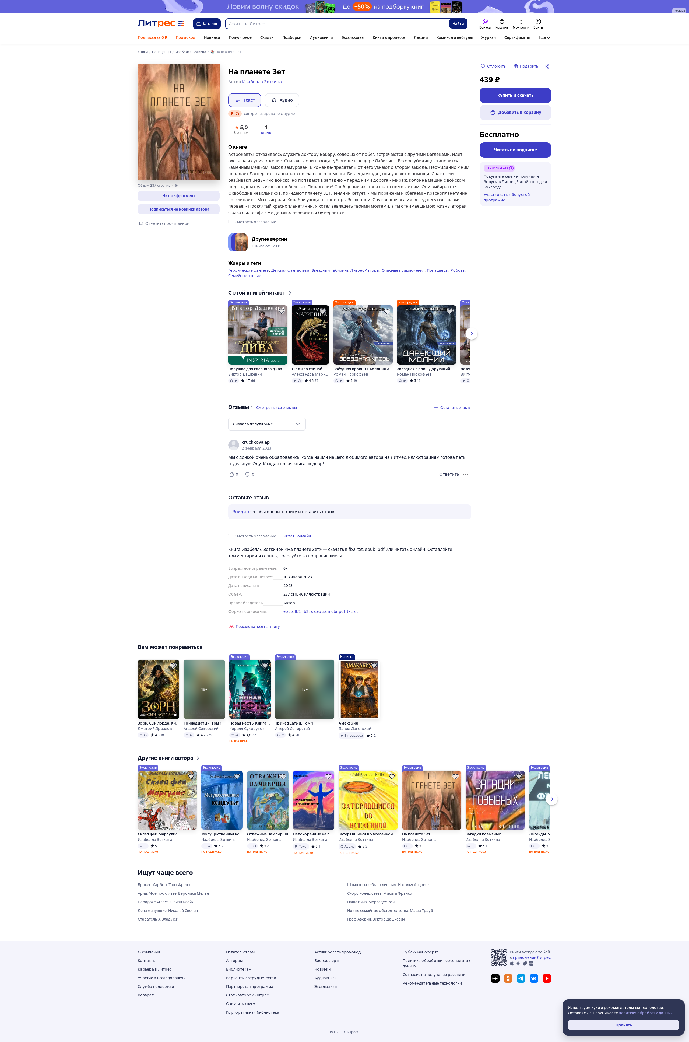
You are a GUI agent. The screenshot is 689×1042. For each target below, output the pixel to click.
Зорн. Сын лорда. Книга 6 (158, 723)
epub (288, 611)
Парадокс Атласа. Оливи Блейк (166, 902)
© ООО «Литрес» (344, 1032)
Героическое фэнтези (248, 270)
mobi (332, 611)
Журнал (488, 37)
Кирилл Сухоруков (247, 728)
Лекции (421, 37)
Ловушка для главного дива (255, 368)
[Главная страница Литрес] (161, 24)
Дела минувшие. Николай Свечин (168, 910)
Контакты (147, 960)
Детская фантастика (290, 270)
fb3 (306, 611)
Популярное (240, 37)
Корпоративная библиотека (252, 1012)
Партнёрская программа (249, 986)
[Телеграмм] (521, 978)
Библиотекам (238, 969)
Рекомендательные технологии (432, 983)
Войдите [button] (242, 512)
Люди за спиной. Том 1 (310, 368)
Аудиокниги (321, 37)
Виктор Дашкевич (245, 374)
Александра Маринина (310, 374)
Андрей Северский (201, 728)
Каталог (210, 23)
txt (349, 611)
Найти (458, 23)
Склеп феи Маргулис (158, 834)
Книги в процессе (389, 37)
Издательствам (240, 952)
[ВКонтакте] (534, 978)
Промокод (185, 37)
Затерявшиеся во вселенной (366, 834)
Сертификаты (517, 37)
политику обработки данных (645, 1012)
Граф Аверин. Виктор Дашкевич (376, 919)
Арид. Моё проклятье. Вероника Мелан (173, 893)
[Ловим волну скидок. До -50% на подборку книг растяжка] (344, 6)
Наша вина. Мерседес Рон (371, 902)
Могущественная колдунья (222, 834)
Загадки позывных (483, 834)
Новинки (212, 37)
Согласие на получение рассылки (434, 974)
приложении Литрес (532, 957)
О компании (149, 952)
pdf (342, 611)
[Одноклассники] (508, 978)
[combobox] (337, 24)
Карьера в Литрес (154, 969)
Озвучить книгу (240, 1003)
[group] (349, 445)
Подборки (291, 37)
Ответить (449, 474)
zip (356, 611)
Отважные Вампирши (267, 834)
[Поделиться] (548, 66)
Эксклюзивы (353, 37)
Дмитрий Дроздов (155, 728)
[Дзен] (495, 978)
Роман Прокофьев (350, 374)
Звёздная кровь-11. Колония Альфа (363, 368)
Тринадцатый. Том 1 (203, 723)
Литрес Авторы (364, 270)
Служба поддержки (156, 986)
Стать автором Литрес (247, 995)
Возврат (146, 995)
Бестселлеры (326, 960)
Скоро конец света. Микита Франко (379, 893)
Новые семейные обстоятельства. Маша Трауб (390, 910)
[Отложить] (281, 311)
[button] (179, 196)
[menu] (267, 424)
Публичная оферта (421, 952)
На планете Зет (416, 834)
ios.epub (318, 611)
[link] (342, 442)
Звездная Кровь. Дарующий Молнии (426, 368)
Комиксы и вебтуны (455, 37)
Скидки (267, 37)
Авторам (234, 960)
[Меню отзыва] (466, 474)
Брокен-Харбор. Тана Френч (164, 884)
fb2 (298, 611)
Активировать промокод (337, 952)
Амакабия (348, 723)
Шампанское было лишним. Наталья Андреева (389, 884)
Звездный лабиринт (330, 270)
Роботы (458, 270)
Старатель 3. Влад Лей (158, 919)
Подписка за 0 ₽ (152, 37)
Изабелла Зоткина (155, 839)
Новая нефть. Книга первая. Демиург (250, 723)
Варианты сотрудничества (251, 977)
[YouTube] (547, 978)
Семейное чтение (244, 275)
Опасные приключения (403, 270)
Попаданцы (437, 270)
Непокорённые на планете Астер (313, 834)
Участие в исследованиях (161, 977)
